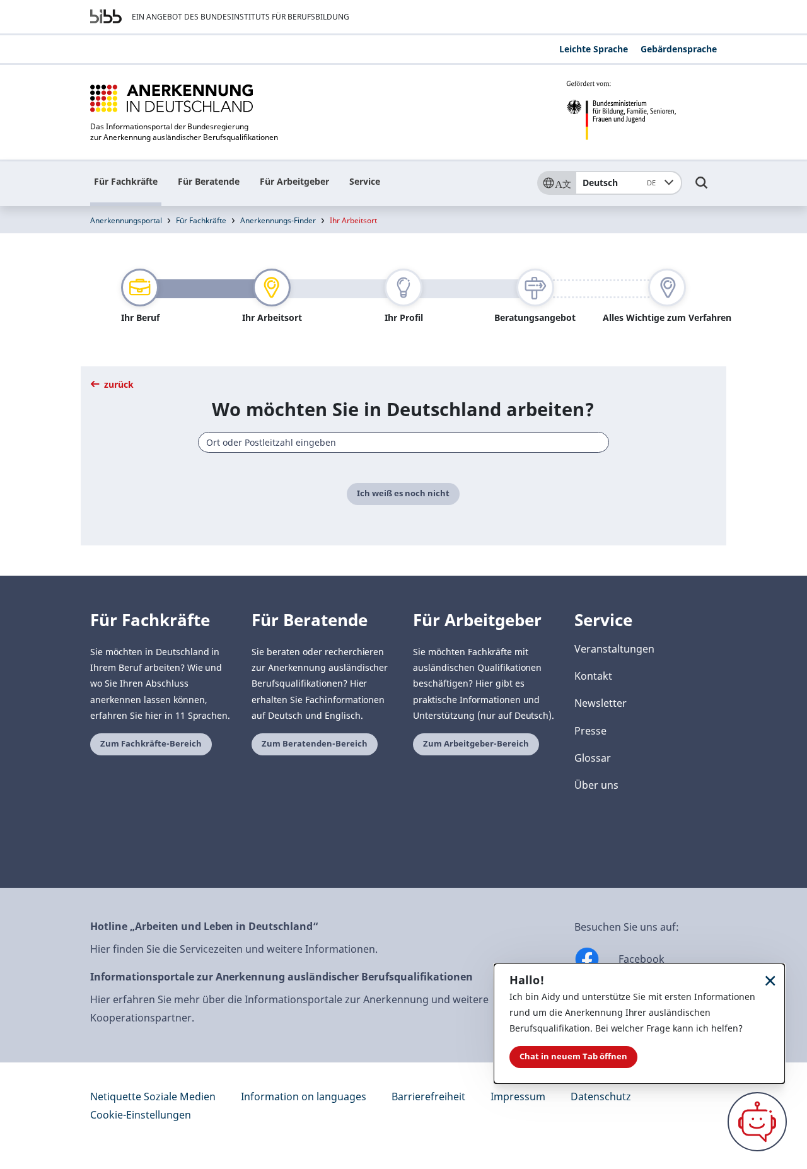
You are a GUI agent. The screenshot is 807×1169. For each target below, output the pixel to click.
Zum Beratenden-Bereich (315, 743)
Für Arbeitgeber (294, 181)
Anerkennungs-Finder (278, 220)
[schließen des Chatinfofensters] (770, 980)
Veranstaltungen (614, 649)
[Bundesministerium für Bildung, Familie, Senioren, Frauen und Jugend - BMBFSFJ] (641, 110)
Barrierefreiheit (428, 1096)
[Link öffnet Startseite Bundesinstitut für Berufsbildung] (106, 16)
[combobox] (404, 442)
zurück (118, 384)
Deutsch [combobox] (619, 183)
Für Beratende (209, 181)
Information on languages (303, 1096)
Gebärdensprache (679, 49)
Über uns (596, 785)
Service (364, 181)
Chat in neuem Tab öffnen (573, 1056)
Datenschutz (601, 1096)
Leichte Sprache (593, 49)
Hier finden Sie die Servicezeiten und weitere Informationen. (234, 949)
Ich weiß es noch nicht (403, 493)
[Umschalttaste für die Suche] (702, 188)
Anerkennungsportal (126, 220)
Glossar (592, 758)
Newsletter (600, 703)
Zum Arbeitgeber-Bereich (476, 743)
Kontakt (593, 676)
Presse (590, 731)
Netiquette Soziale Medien (153, 1096)
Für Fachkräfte (126, 181)
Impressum (518, 1096)
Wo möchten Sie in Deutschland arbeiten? (403, 409)
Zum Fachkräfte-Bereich (151, 743)
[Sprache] (556, 183)
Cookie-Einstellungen (140, 1115)
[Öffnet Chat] (757, 1121)
